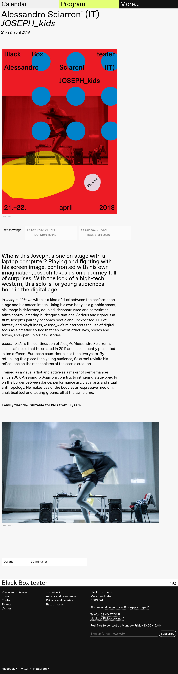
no (172, 583)
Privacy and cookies (59, 600)
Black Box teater (25, 583)
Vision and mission (14, 592)
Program (73, 4)
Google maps (114, 607)
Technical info (55, 592)
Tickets (6, 604)
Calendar (14, 4)
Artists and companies (61, 596)
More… (130, 4)
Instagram (40, 669)
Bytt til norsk (54, 604)
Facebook (8, 669)
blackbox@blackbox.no (106, 618)
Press (5, 596)
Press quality (7, 216)
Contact (7, 600)
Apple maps (138, 607)
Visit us (6, 608)
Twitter (24, 669)
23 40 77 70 (109, 614)
